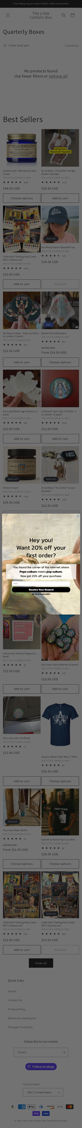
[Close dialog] (77, 516)
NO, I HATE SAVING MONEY (41, 594)
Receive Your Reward (41, 589)
